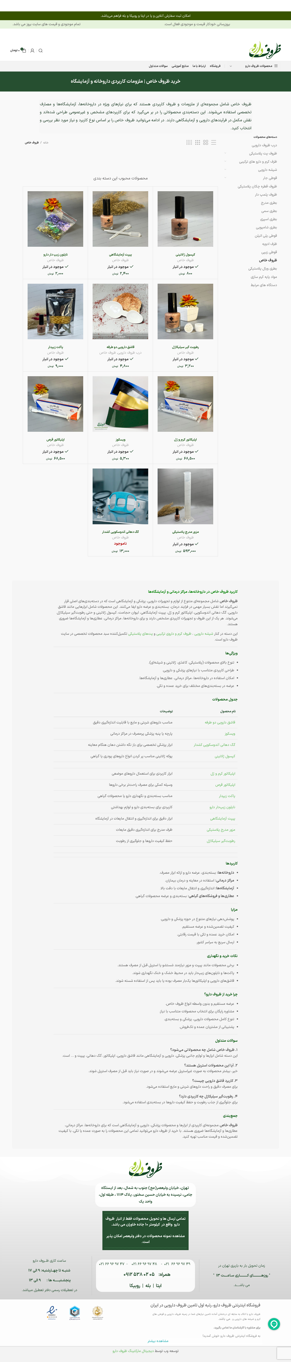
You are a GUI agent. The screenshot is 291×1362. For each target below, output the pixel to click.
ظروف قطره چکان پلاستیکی (257, 186)
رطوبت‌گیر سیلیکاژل (221, 841)
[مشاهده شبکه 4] (189, 142)
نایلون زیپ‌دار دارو (222, 807)
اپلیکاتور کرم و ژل (185, 439)
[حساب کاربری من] (32, 51)
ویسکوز (120, 439)
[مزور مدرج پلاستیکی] (185, 496)
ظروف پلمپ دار (266, 194)
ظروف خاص (268, 260)
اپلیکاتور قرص (55, 439)
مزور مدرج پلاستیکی (185, 532)
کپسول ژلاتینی (185, 254)
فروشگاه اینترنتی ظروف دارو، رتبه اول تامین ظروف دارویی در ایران (205, 1305)
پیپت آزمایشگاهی (120, 254)
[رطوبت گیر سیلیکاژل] (185, 311)
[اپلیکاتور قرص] (55, 404)
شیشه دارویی (267, 170)
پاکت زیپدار (55, 347)
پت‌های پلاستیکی (140, 634)
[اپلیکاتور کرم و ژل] (185, 404)
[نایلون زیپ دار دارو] (55, 219)
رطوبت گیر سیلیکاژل (185, 347)
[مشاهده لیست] (213, 142)
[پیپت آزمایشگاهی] (120, 219)
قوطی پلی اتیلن (266, 236)
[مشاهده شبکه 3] (197, 142)
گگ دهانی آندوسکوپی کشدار (120, 532)
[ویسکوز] (120, 404)
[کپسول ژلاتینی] (185, 219)
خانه (45, 143)
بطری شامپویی (266, 227)
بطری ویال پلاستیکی (262, 268)
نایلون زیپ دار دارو (55, 254)
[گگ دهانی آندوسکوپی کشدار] (120, 496)
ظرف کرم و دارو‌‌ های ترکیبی (258, 161)
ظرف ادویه (269, 244)
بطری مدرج (269, 203)
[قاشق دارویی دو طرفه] (120, 311)
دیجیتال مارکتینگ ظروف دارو (133, 1351)
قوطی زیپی (269, 252)
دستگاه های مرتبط (264, 285)
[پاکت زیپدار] (55, 311)
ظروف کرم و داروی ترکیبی (173, 634)
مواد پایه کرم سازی (264, 277)
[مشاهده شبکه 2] (205, 142)
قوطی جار (270, 178)
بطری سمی (269, 211)
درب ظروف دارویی (264, 145)
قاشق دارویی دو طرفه (120, 347)
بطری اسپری (268, 219)
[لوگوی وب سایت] (265, 50)
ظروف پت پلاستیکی (263, 153)
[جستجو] (41, 51)
